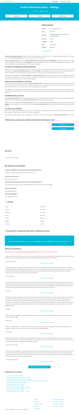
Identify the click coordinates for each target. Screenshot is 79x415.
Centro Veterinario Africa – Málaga (15, 389)
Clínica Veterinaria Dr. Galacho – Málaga (17, 382)
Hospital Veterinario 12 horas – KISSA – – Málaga (18, 391)
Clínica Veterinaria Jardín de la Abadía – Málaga (19, 387)
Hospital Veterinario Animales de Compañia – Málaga (20, 379)
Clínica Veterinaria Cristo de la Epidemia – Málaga (19, 377)
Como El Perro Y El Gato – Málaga (15, 375)
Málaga (41, 11)
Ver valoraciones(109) (47, 51)
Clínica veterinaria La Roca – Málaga (16, 384)
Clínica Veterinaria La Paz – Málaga (15, 386)
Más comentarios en (46, 263)
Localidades (55, 1)
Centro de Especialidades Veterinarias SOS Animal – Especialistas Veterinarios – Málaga (27, 381)
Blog (69, 1)
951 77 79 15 (32, 172)
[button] (72, 1)
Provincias (62, 1)
